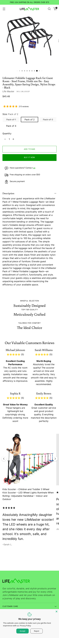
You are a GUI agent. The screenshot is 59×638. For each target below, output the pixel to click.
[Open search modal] (49, 9)
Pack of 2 (30, 119)
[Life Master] (29, 9)
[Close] (56, 611)
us (34, 168)
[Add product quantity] (13, 139)
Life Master (8, 91)
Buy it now (29, 157)
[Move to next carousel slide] (55, 458)
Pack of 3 (48, 119)
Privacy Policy (25, 625)
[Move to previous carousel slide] (4, 458)
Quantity (6, 133)
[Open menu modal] (4, 9)
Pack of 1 (11, 119)
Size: (10, 114)
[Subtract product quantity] (5, 139)
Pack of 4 (11, 125)
